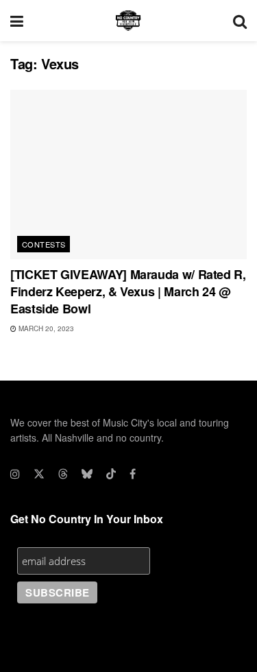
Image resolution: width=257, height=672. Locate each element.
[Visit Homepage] (128, 20)
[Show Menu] (16, 20)
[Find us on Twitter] (39, 473)
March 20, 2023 (45, 328)
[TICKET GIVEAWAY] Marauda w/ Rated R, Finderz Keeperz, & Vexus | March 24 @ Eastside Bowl (128, 291)
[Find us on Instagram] (15, 473)
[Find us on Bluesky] (87, 473)
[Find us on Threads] (63, 473)
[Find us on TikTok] (111, 473)
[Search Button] (240, 20)
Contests (44, 244)
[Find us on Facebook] (133, 473)
